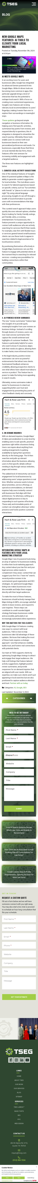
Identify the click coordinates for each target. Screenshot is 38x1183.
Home (19, 1076)
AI (15, 688)
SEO (25, 688)
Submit (19, 809)
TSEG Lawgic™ (19, 1107)
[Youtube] (27, 1060)
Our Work (19, 1084)
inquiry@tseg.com (19, 1153)
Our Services (19, 1088)
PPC (19, 1119)
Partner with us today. (19, 683)
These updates (8, 120)
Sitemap (19, 1097)
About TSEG (19, 1080)
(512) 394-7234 (19, 1160)
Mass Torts (19, 1111)
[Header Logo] (9, 4)
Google (19, 688)
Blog (19, 1092)
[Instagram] (16, 1060)
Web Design (19, 1123)
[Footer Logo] (19, 1051)
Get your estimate (19, 997)
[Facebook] (11, 1060)
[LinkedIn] (22, 1060)
